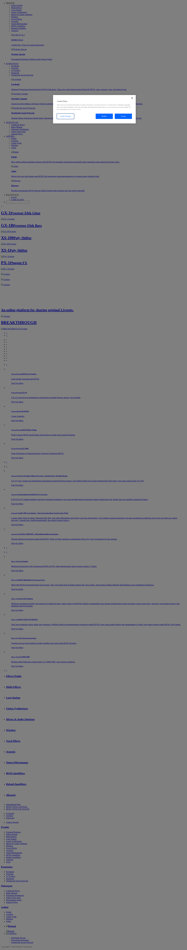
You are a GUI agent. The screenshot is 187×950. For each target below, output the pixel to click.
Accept (123, 116)
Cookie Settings (65, 116)
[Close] (132, 98)
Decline (104, 116)
